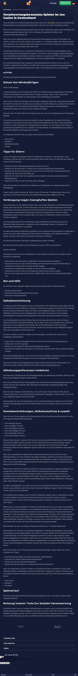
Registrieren (65, 3)
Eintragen (53, 3)
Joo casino (51, 23)
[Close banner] (1, 657)
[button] (28, 3)
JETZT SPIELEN (5, 663)
